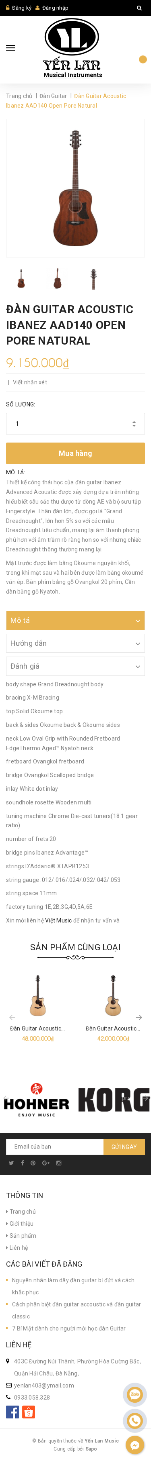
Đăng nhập (55, 8)
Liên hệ (18, 1248)
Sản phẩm (22, 1235)
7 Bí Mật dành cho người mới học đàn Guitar (69, 1328)
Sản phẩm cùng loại (75, 947)
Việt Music (58, 920)
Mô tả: (15, 472)
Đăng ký (22, 8)
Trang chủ (22, 1211)
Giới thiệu (20, 1223)
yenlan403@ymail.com (44, 1385)
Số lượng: (20, 404)
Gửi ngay (124, 1147)
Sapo (91, 1449)
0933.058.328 (32, 1397)
